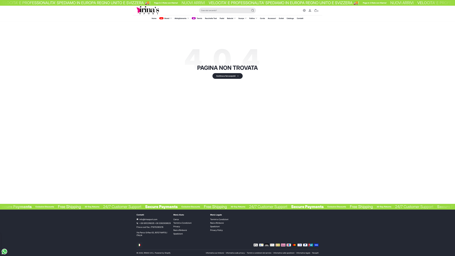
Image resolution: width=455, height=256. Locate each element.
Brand (166, 18)
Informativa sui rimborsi (215, 253)
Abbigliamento (181, 18)
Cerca (176, 219)
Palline (252, 18)
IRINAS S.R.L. (149, 253)
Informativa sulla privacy (235, 253)
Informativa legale (303, 253)
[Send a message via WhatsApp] (4, 251)
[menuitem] (190, 219)
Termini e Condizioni (182, 223)
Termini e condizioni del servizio (259, 253)
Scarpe (241, 18)
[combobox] (223, 10)
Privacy (176, 226)
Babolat (230, 18)
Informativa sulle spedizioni (283, 253)
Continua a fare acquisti (226, 76)
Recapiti (315, 253)
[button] (304, 10)
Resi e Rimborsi (180, 230)
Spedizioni (178, 234)
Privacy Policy (216, 230)
